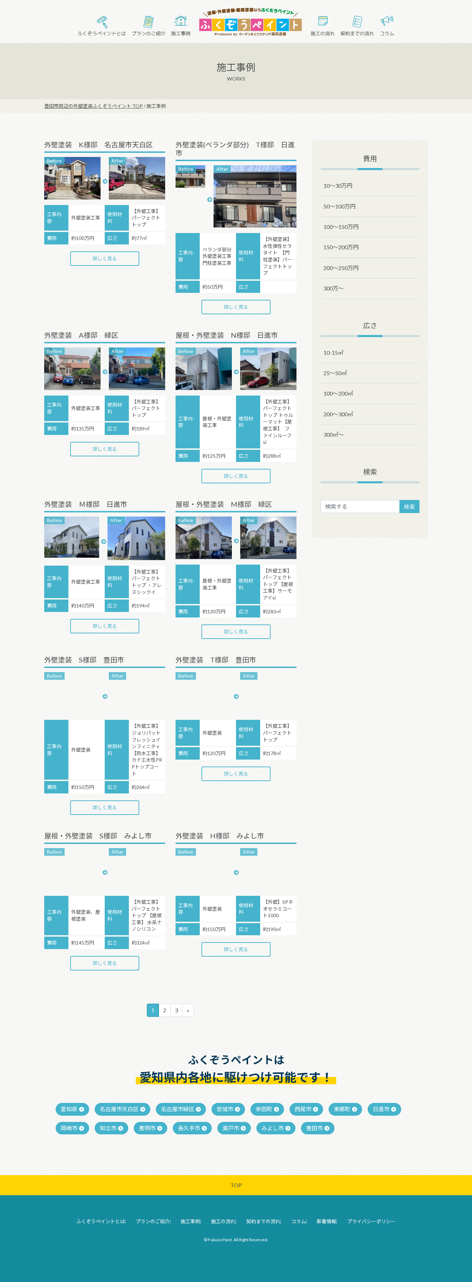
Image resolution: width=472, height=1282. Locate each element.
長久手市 (189, 1128)
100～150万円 (341, 226)
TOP (236, 1185)
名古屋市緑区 (177, 1109)
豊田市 (314, 1128)
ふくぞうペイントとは (102, 33)
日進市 (381, 1109)
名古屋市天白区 (119, 1109)
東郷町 (342, 1109)
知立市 (108, 1128)
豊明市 (147, 1128)
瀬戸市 (231, 1128)
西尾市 (303, 1109)
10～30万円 (337, 185)
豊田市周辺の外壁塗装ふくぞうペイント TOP (93, 106)
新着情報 (326, 1221)
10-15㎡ (333, 352)
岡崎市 (69, 1128)
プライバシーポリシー (371, 1221)
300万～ (333, 288)
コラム (387, 33)
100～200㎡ (338, 393)
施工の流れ (323, 33)
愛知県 (69, 1109)
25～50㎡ (335, 373)
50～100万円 (339, 206)
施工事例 (180, 33)
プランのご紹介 (149, 33)
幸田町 (264, 1109)
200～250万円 (341, 267)
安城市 (225, 1109)
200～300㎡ (338, 414)
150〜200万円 (341, 247)
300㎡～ (333, 434)
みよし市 (273, 1128)
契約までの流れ (357, 33)
